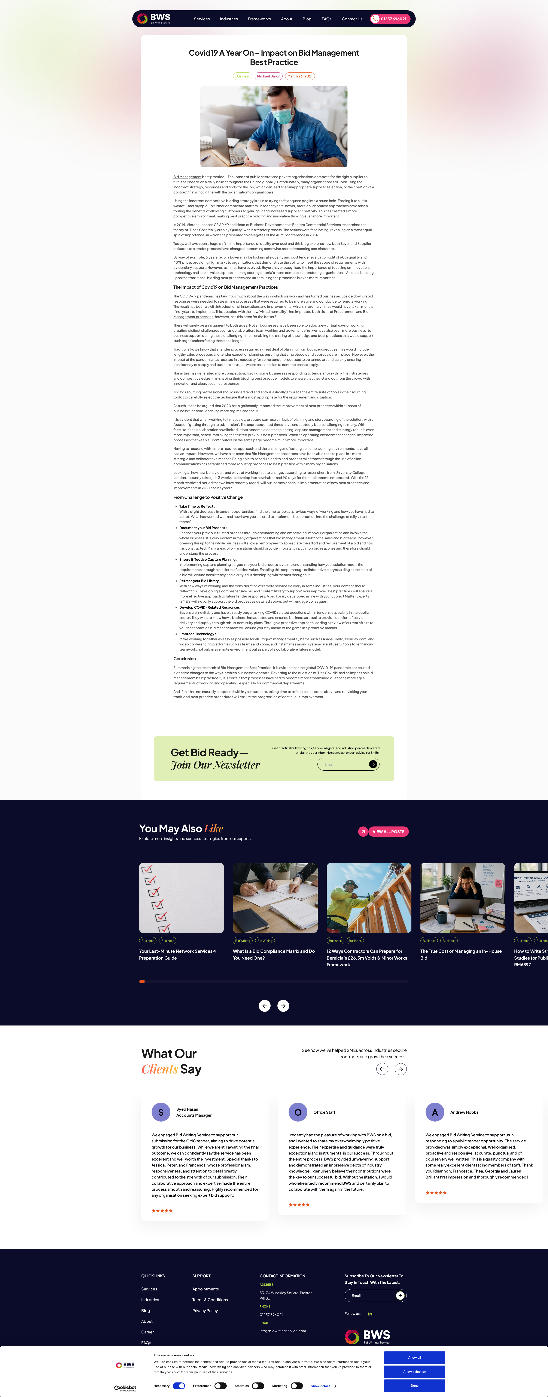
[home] (153, 18)
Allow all (414, 1357)
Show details (320, 1386)
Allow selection (414, 1371)
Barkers (298, 224)
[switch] (220, 1385)
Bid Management (187, 176)
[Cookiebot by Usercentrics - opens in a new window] (125, 1388)
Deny (414, 1385)
